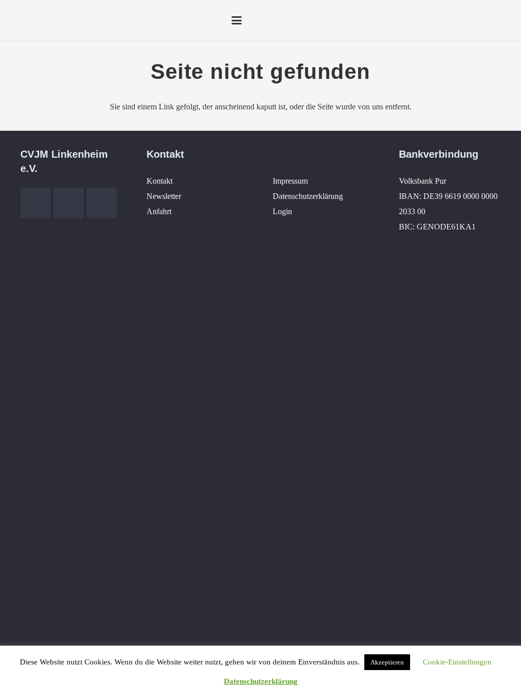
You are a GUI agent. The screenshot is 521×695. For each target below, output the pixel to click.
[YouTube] (467, 20)
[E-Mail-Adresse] (430, 20)
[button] (236, 20)
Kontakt (159, 181)
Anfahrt (159, 211)
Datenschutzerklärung (308, 196)
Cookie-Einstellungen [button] (457, 662)
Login (282, 211)
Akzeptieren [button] (387, 662)
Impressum (290, 181)
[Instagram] (485, 20)
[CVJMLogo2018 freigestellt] (40, 23)
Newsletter (164, 196)
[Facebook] (449, 20)
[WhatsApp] (504, 20)
